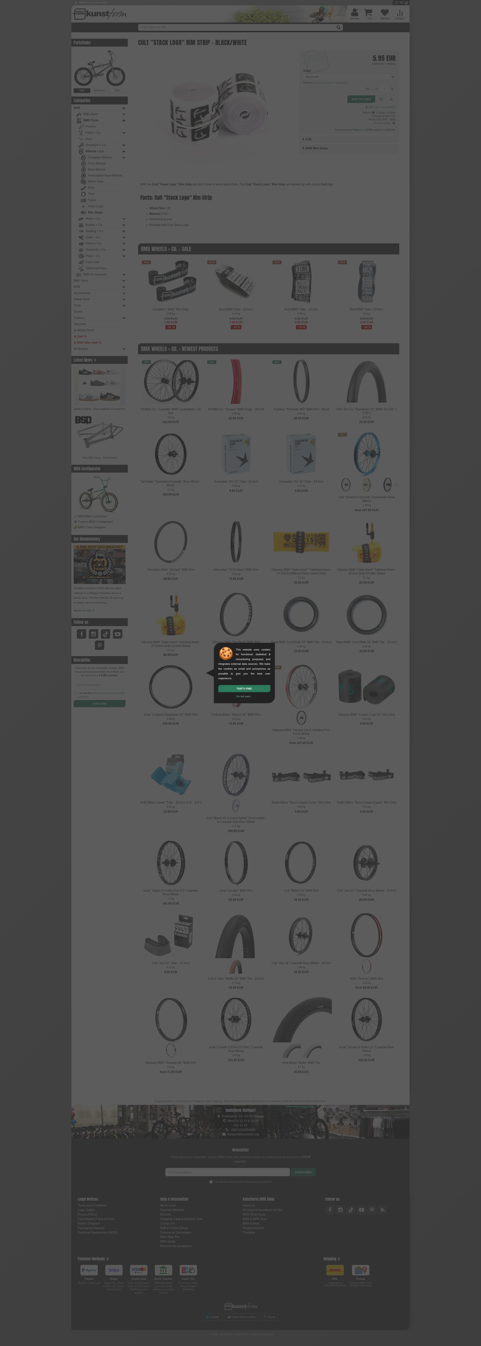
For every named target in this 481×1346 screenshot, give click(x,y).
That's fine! (244, 688)
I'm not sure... (244, 696)
